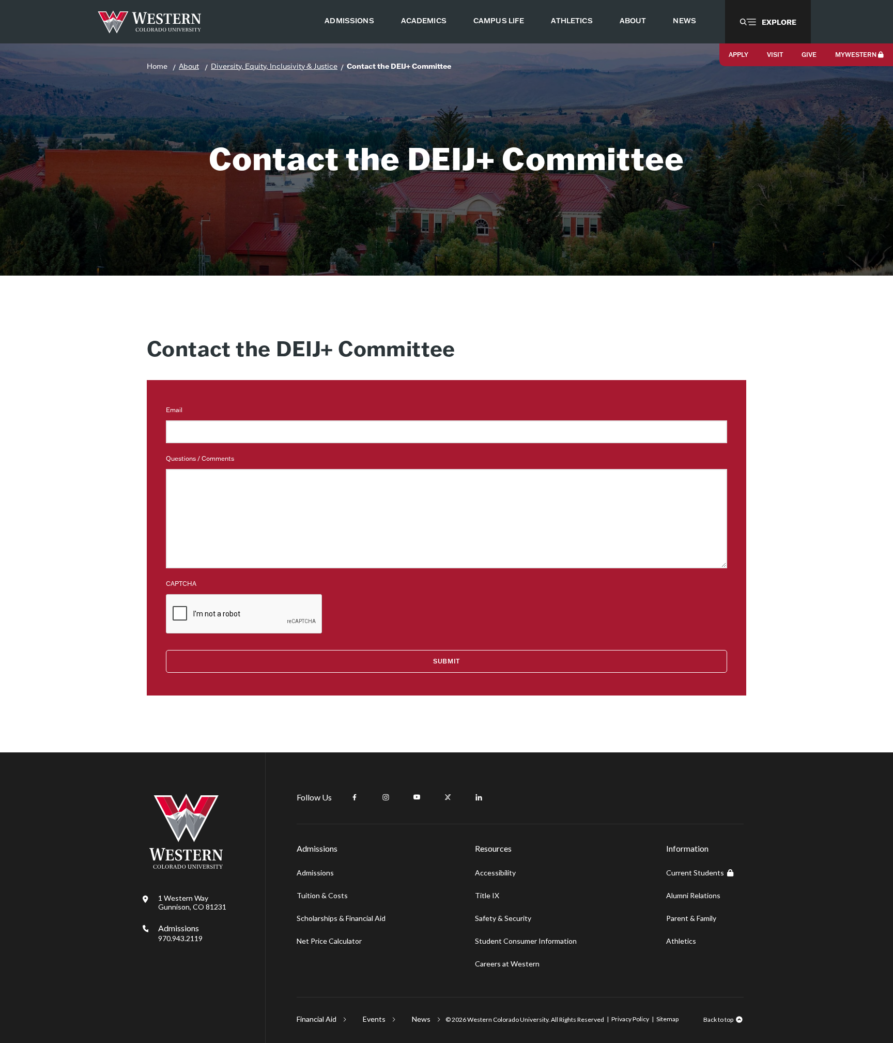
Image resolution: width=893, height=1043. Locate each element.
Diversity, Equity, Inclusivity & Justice (274, 66)
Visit (775, 54)
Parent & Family (691, 918)
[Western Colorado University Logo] (150, 22)
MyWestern (855, 54)
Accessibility (495, 872)
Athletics (681, 940)
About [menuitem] (633, 20)
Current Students (695, 872)
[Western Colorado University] (186, 865)
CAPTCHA (181, 583)
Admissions (180, 933)
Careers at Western (507, 963)
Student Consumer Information (526, 940)
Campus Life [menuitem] (499, 20)
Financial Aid (316, 1019)
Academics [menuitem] (423, 20)
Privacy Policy (630, 1019)
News (421, 1019)
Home (157, 66)
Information (687, 848)
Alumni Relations (693, 895)
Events (374, 1019)
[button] (768, 21)
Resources (493, 848)
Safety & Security (503, 918)
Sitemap (667, 1019)
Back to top (718, 1019)
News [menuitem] (684, 20)
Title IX (487, 895)
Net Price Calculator (329, 940)
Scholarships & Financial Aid (341, 918)
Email (174, 410)
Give (809, 54)
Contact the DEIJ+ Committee (399, 66)
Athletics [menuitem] (571, 20)
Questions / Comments (200, 458)
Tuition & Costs (322, 895)
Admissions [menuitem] (349, 20)
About (189, 66)
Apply (738, 54)
